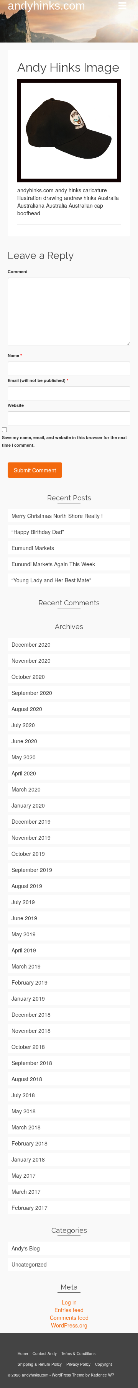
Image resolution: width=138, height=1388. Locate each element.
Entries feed (69, 1310)
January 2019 (28, 998)
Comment (18, 271)
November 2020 (31, 660)
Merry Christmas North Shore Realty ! (57, 515)
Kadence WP (102, 1375)
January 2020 (28, 805)
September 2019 (32, 869)
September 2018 (32, 1063)
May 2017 (24, 1175)
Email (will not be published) (38, 380)
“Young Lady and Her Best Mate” (51, 580)
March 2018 (26, 1127)
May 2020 (24, 757)
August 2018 (27, 1079)
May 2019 (24, 934)
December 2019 (31, 821)
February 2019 (30, 982)
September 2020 (32, 692)
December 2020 (31, 644)
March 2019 (26, 966)
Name (15, 355)
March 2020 (26, 789)
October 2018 (28, 1046)
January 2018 (28, 1159)
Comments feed (69, 1317)
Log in (69, 1302)
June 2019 (24, 918)
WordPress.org (69, 1325)
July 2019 (23, 902)
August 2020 (27, 709)
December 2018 (31, 1014)
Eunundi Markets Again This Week (53, 564)
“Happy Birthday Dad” (38, 532)
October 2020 (28, 676)
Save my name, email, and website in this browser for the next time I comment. (64, 441)
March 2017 (26, 1191)
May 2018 (24, 1111)
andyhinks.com (46, 5)
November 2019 (31, 837)
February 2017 (30, 1207)
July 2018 (23, 1095)
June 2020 (24, 741)
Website (16, 405)
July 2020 (23, 725)
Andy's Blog (26, 1248)
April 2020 (24, 773)
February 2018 (30, 1143)
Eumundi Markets (33, 548)
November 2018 (31, 1030)
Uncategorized (29, 1264)
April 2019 (24, 950)
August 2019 (27, 886)
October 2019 (28, 853)
